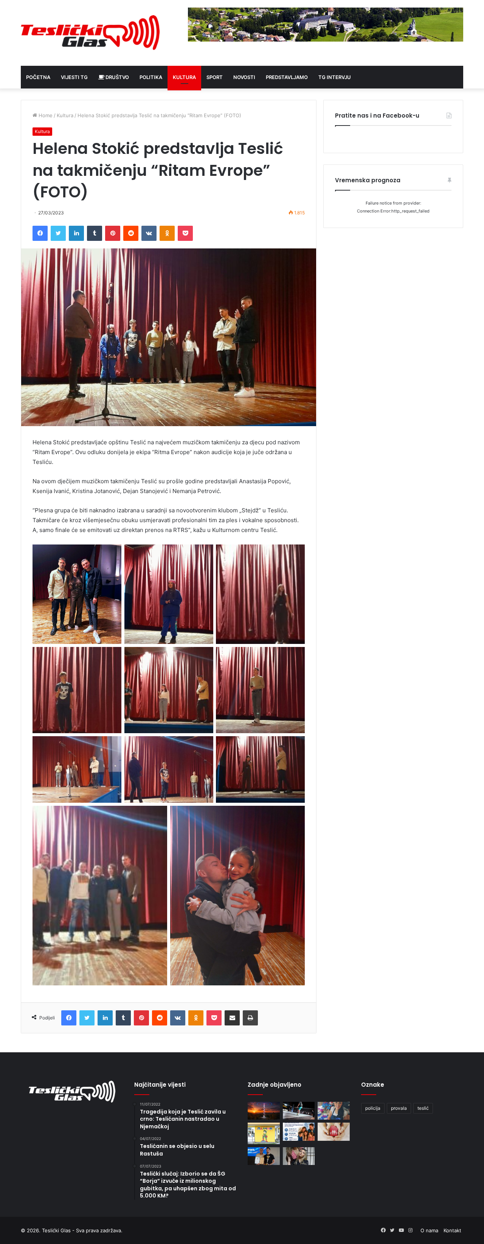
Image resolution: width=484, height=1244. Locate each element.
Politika (151, 77)
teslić (423, 1108)
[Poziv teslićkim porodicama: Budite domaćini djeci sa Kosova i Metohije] (299, 1132)
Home (45, 115)
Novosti (244, 77)
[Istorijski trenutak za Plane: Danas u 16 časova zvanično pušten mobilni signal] (264, 1111)
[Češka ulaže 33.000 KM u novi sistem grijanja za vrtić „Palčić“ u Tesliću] (264, 1133)
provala (399, 1108)
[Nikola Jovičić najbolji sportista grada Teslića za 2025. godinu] (264, 1156)
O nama (429, 1230)
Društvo (116, 77)
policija (372, 1108)
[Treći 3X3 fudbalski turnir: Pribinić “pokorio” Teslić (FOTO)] (299, 1111)
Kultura (184, 77)
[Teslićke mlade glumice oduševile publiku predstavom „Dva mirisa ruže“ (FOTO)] (299, 1156)
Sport (214, 77)
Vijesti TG (74, 77)
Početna (38, 77)
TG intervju (334, 77)
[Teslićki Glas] (91, 33)
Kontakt (452, 1230)
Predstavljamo (287, 77)
